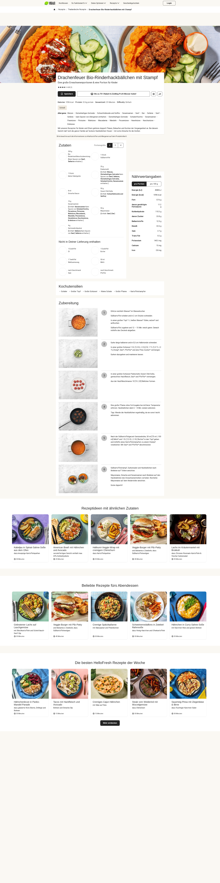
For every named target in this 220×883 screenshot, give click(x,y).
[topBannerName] (110, 19)
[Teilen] (159, 94)
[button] (91, 145)
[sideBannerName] (146, 154)
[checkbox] (59, 87)
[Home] (54, 9)
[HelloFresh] (49, 3)
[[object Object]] (153, 94)
